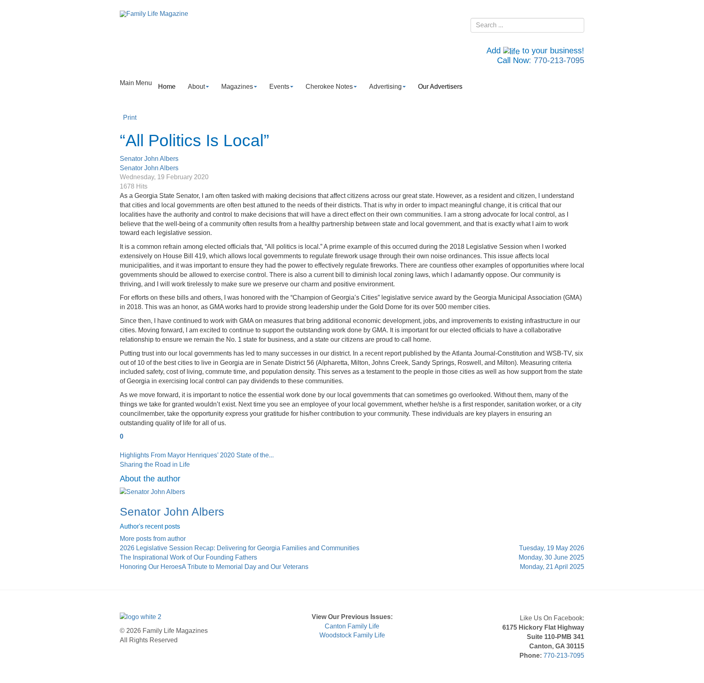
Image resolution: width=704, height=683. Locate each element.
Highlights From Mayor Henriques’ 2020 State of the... (197, 455)
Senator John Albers (149, 158)
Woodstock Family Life (352, 635)
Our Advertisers (440, 86)
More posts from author (153, 538)
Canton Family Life (352, 626)
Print (129, 117)
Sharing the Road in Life (155, 464)
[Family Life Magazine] (154, 13)
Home (167, 86)
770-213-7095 (559, 60)
